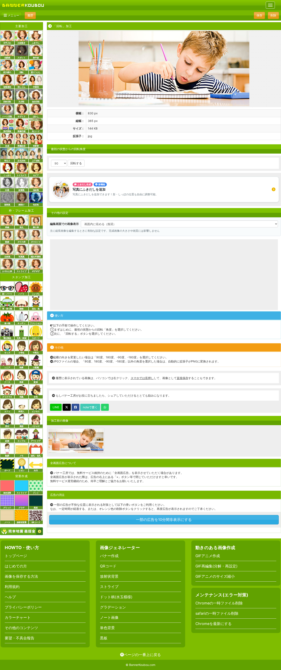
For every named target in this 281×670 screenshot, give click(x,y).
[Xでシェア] (67, 407)
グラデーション (113, 607)
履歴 (30, 15)
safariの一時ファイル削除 (216, 613)
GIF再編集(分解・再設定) (216, 566)
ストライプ (109, 586)
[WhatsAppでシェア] (105, 407)
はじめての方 (16, 566)
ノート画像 (109, 617)
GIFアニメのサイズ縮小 (215, 576)
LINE (56, 407)
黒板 (103, 638)
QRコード (108, 566)
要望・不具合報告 (19, 638)
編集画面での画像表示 (64, 224)
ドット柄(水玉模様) (116, 597)
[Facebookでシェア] (75, 407)
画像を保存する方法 (21, 576)
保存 (259, 15)
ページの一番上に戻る (142, 654)
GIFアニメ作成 (207, 556)
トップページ (16, 556)
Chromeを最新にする (213, 623)
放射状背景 (109, 576)
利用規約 (12, 586)
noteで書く (90, 407)
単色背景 (107, 628)
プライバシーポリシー (23, 607)
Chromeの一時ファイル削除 (219, 603)
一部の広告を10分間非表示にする (164, 519)
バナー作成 (109, 556)
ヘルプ (10, 597)
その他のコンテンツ (21, 628)
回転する (76, 163)
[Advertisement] (164, 274)
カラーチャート (18, 617)
